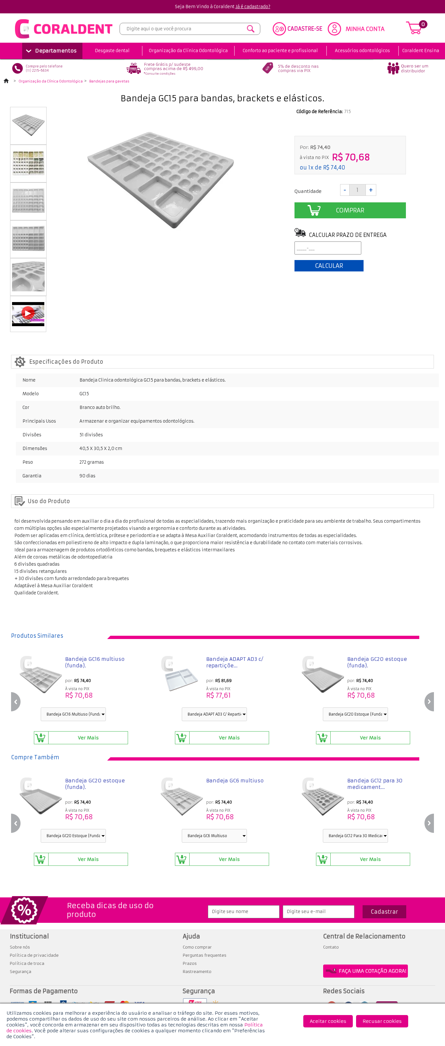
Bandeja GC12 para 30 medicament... (375, 783)
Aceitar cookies (328, 1021)
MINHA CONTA (365, 29)
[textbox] (190, 29)
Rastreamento (197, 971)
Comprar (350, 210)
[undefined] (160, 181)
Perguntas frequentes (204, 955)
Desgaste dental (112, 50)
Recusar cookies (382, 1021)
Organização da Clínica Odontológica (188, 50)
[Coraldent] (63, 38)
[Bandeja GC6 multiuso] (182, 802)
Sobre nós (20, 947)
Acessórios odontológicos (362, 50)
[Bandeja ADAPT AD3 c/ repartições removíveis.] (182, 681)
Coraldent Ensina (420, 50)
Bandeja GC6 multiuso (235, 780)
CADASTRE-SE (304, 28)
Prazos (190, 963)
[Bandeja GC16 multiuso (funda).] (41, 681)
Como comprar (197, 947)
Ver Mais (88, 738)
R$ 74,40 (334, 167)
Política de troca (27, 963)
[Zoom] (28, 139)
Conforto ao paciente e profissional (280, 50)
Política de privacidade (34, 955)
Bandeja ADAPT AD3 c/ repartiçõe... (234, 662)
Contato (331, 947)
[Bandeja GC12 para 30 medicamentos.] (323, 802)
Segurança (20, 971)
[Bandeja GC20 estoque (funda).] (323, 681)
